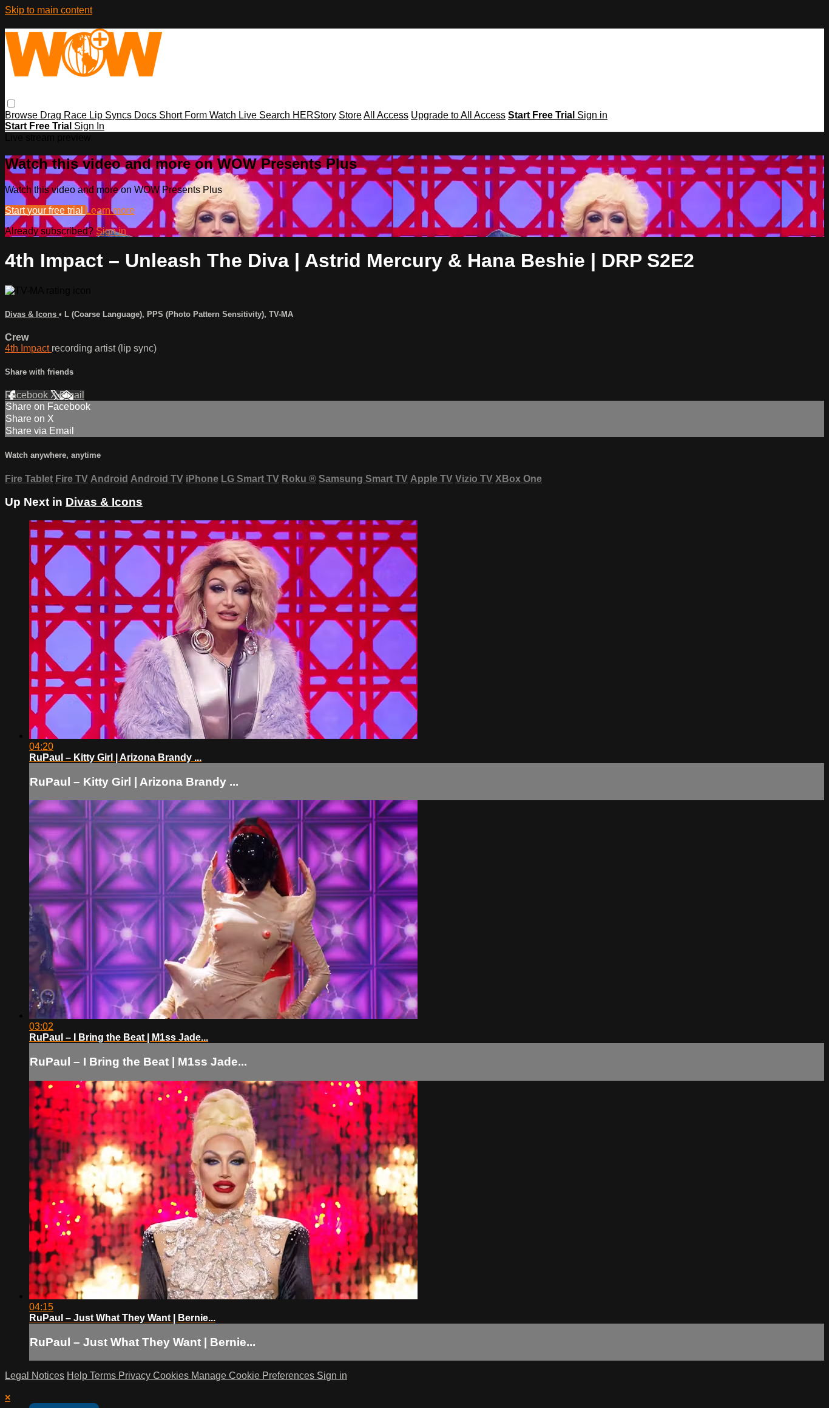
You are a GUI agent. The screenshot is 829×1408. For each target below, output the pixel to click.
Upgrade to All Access (458, 115)
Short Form (184, 115)
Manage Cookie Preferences (254, 1375)
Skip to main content (48, 10)
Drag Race (64, 115)
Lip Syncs (111, 115)
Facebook (27, 395)
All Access (386, 115)
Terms (104, 1375)
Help (78, 1375)
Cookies (172, 1375)
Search (276, 115)
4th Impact (28, 348)
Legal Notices (34, 1375)
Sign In (89, 126)
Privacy (135, 1375)
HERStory (314, 115)
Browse (22, 115)
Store (350, 115)
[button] (11, 103)
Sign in (592, 115)
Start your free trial (45, 210)
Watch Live (234, 115)
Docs (146, 115)
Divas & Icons (32, 314)
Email (71, 395)
